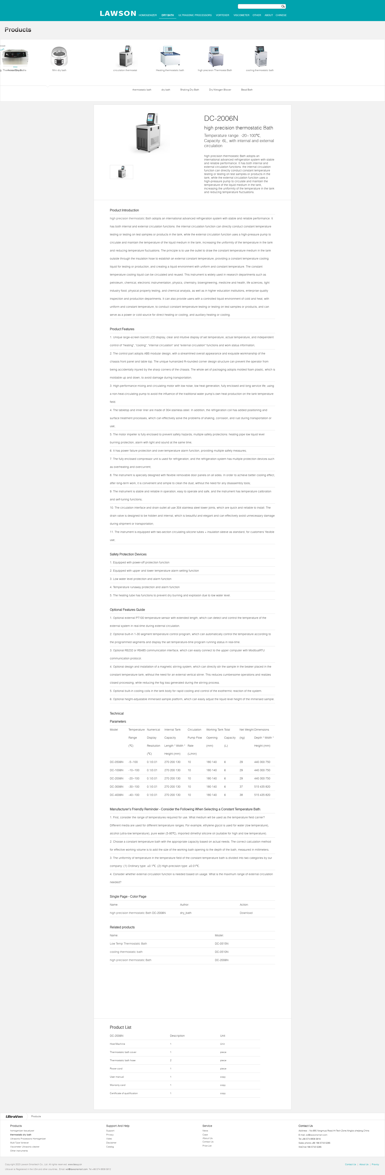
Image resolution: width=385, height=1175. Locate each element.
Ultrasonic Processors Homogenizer (28, 1138)
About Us (208, 1138)
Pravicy (375, 1164)
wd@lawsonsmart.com (77, 1169)
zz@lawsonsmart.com (316, 1134)
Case (205, 1134)
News (205, 1130)
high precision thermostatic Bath (130, 218)
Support (110, 1130)
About (269, 15)
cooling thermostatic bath (260, 70)
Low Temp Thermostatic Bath (128, 943)
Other (257, 15)
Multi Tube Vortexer (19, 1142)
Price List (207, 1145)
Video (109, 1138)
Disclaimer (111, 1142)
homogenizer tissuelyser (22, 1130)
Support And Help (118, 1126)
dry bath (168, 15)
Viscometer (241, 15)
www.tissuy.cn (75, 1164)
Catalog (110, 1146)
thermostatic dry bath (20, 1134)
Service (207, 1126)
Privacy (110, 1134)
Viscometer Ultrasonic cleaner (25, 1146)
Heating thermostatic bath (170, 70)
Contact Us (208, 1141)
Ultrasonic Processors (195, 15)
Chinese (281, 15)
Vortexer (222, 15)
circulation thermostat (125, 70)
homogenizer (148, 15)
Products (16, 1126)
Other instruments (19, 1150)
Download (246, 913)
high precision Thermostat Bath (215, 70)
